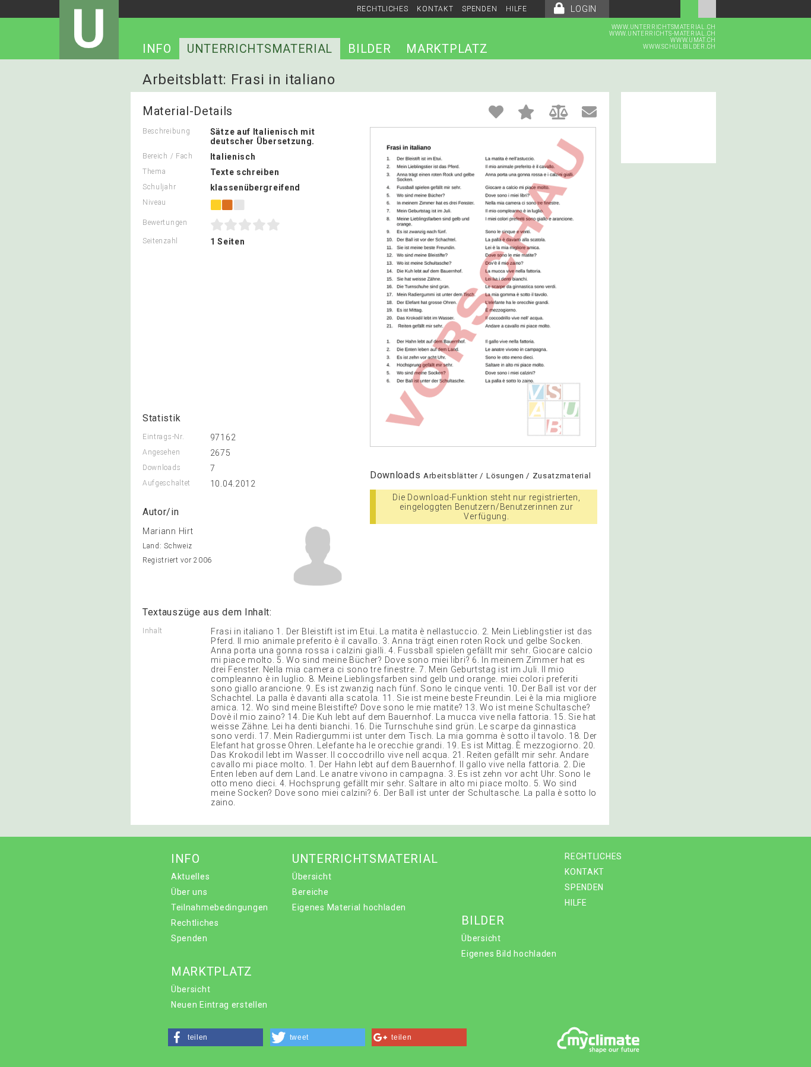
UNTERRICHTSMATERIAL (259, 49)
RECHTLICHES (382, 9)
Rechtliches (195, 923)
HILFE (516, 9)
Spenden (189, 938)
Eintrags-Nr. (163, 437)
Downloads (161, 467)
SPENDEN (479, 9)
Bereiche (310, 892)
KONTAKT (435, 9)
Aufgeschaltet (166, 483)
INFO (157, 49)
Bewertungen (165, 222)
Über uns (189, 892)
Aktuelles (190, 876)
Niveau (154, 202)
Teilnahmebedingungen (219, 907)
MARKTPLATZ (446, 49)
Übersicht (311, 876)
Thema (154, 171)
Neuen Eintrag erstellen (219, 1004)
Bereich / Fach (167, 156)
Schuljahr (159, 187)
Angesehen (161, 452)
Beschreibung (166, 131)
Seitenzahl (160, 241)
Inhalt (152, 631)
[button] (215, 1037)
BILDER (369, 49)
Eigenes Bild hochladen (508, 953)
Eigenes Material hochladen (349, 907)
